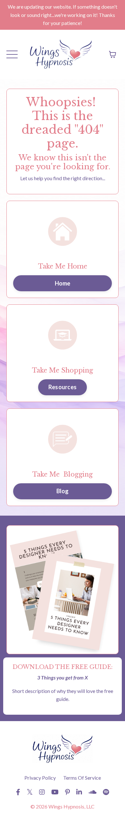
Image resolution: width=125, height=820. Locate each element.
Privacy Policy (40, 778)
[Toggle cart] (112, 54)
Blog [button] (62, 490)
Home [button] (63, 283)
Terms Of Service (82, 778)
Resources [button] (62, 386)
